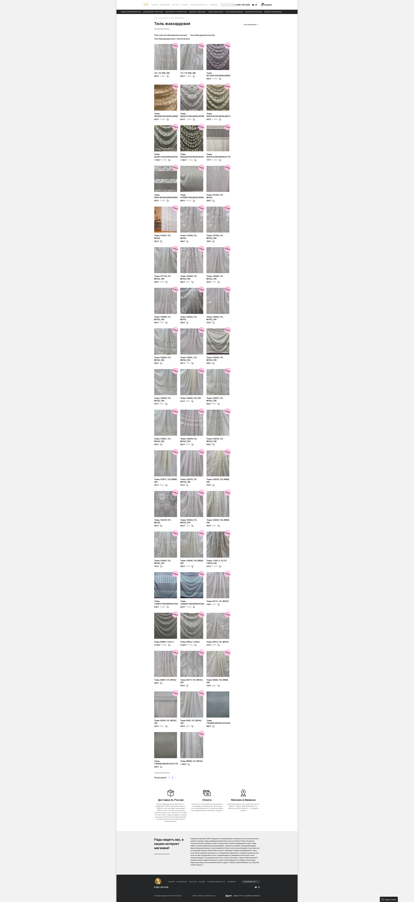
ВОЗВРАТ (185, 5)
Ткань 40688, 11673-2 (164, 642)
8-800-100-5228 (243, 5)
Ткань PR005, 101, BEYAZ (191, 761)
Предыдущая (160, 777)
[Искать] (233, 5)
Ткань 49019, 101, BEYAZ (217, 642)
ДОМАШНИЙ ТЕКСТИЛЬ (153, 12)
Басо (156, 18)
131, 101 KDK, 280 (188, 73)
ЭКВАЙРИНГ (214, 5)
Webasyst (257, 896)
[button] (389, 899)
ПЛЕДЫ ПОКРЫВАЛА (273, 12)
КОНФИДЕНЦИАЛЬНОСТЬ (199, 5)
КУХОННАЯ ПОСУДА (253, 12)
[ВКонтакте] (256, 887)
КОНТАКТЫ (176, 5)
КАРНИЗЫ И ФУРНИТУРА (176, 12)
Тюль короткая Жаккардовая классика (170, 35)
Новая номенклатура (131, 12)
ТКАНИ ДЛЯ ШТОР (215, 12)
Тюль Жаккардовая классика (202, 35)
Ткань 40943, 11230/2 (190, 642)
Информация (165, 5)
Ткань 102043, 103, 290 (190, 398)
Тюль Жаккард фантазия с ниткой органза (172, 39)
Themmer (243, 896)
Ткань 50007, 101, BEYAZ (165, 680)
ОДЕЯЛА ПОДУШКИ (197, 12)
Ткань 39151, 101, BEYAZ (217, 601)
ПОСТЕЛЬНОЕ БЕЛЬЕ (234, 12)
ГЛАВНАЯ (154, 5)
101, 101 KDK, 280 (162, 73)
